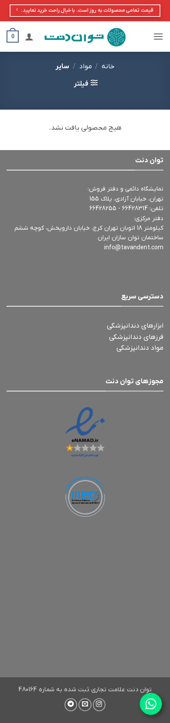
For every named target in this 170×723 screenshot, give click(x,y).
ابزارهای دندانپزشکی (135, 325)
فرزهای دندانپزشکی (136, 337)
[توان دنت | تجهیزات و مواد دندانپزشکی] (85, 36)
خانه (108, 66)
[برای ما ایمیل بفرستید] (85, 704)
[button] (158, 36)
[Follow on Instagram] (99, 704)
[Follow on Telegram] (71, 704)
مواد (85, 66)
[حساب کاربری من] (29, 36)
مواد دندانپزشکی (139, 348)
